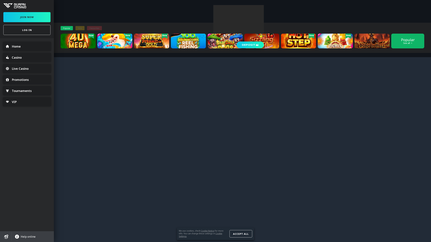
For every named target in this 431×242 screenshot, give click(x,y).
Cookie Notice (207, 230)
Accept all (241, 233)
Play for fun (78, 45)
